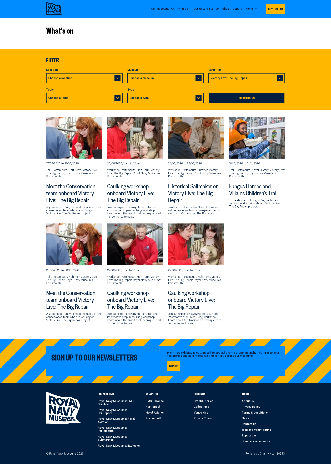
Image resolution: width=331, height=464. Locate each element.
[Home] (54, 8)
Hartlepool (153, 406)
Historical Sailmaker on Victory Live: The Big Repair (193, 192)
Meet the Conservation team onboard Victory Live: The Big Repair (70, 192)
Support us (249, 435)
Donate (237, 8)
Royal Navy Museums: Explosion (119, 445)
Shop (225, 8)
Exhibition (215, 69)
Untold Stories (203, 401)
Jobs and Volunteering (256, 429)
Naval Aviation (155, 412)
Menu (249, 8)
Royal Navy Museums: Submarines (112, 438)
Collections (201, 406)
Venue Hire (201, 412)
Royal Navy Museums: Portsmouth (112, 429)
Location (52, 69)
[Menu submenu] (256, 8)
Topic (50, 89)
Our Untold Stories (206, 8)
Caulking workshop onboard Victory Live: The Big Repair (130, 192)
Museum (133, 69)
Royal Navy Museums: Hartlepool (112, 411)
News (245, 418)
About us (248, 401)
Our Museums (160, 8)
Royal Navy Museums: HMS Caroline (116, 402)
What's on (183, 8)
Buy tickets (275, 9)
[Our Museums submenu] (172, 8)
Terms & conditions (255, 412)
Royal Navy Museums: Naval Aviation (116, 420)
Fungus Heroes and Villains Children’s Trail (253, 188)
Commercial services (256, 441)
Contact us (249, 424)
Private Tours (203, 418)
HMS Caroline (155, 401)
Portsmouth (154, 418)
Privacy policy (251, 406)
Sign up (173, 366)
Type (130, 89)
